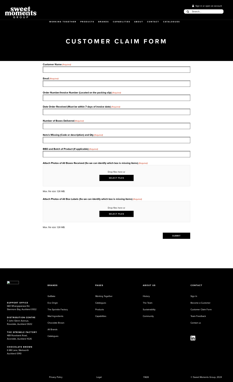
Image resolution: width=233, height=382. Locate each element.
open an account (213, 6)
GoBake (51, 296)
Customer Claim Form (201, 309)
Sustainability (149, 309)
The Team (147, 303)
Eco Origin (53, 303)
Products (99, 309)
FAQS (146, 377)
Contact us (196, 323)
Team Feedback (198, 316)
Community (148, 316)
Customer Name (57, 64)
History (146, 296)
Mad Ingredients (55, 316)
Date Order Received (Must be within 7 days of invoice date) (81, 106)
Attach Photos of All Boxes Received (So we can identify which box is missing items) (95, 163)
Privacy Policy (55, 377)
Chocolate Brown (56, 323)
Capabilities (100, 316)
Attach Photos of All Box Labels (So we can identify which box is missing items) (92, 199)
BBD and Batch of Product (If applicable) (70, 149)
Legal (99, 377)
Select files (116, 177)
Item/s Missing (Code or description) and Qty (73, 135)
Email (50, 78)
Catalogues (53, 336)
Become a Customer (200, 303)
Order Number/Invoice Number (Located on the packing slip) (82, 92)
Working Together (104, 296)
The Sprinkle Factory (58, 309)
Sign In (194, 296)
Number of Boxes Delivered (63, 121)
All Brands (53, 329)
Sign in (198, 6)
